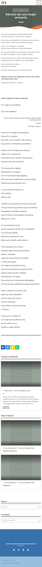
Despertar (7, 485)
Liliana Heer (8, 391)
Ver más (6, 407)
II (3, 393)
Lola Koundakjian (21, 10)
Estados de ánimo (10, 451)
